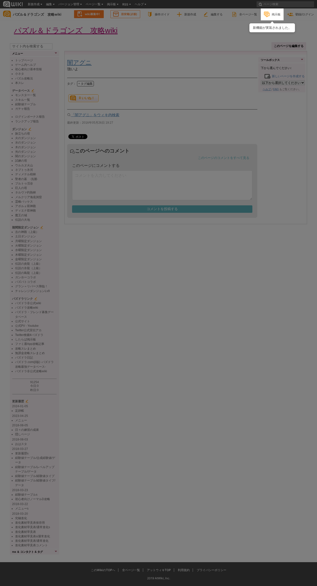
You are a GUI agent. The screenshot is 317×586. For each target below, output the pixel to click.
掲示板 (276, 14)
